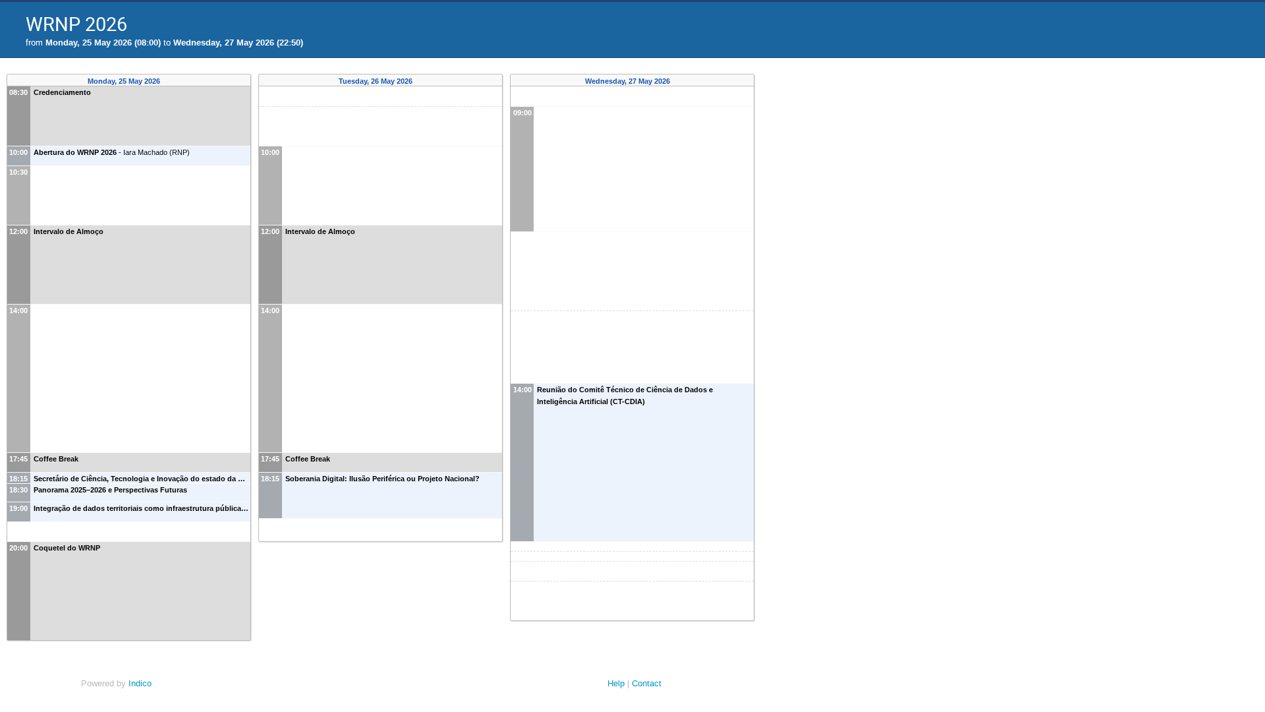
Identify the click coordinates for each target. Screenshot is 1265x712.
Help (616, 683)
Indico (140, 683)
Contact (646, 683)
